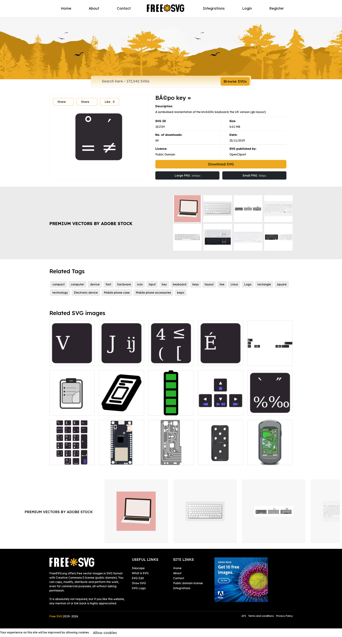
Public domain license (188, 583)
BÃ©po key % (260, 410)
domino (207, 460)
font (108, 284)
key (164, 284)
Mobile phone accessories (153, 292)
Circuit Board (161, 460)
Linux (234, 284)
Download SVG (221, 164)
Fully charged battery (167, 410)
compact (58, 284)
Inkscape (138, 568)
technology (60, 292)
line (222, 284)
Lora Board (111, 460)
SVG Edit (138, 578)
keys (195, 284)
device (95, 284)
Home (66, 8)
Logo (247, 284)
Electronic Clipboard (67, 410)
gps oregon (259, 460)
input (152, 284)
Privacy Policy (284, 616)
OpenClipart (237, 154)
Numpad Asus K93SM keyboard (72, 458)
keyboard (179, 284)
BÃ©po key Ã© (212, 361)
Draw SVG (139, 583)
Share (62, 102)
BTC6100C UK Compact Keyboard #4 (171, 359)
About (94, 8)
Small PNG (254, 175)
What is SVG (140, 573)
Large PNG (187, 175)
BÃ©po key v (62, 361)
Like (110, 102)
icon (140, 284)
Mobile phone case (117, 292)
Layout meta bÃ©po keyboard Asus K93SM (270, 359)
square (282, 284)
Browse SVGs (235, 81)
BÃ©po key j (111, 361)
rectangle (264, 284)
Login (247, 8)
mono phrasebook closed (120, 410)
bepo (180, 292)
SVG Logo (139, 588)
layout (209, 284)
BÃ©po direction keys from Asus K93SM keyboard (220, 408)
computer (77, 284)
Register (276, 8)
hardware (124, 284)
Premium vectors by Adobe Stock (90, 223)
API (244, 616)
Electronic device (86, 292)
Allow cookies (105, 632)
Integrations (214, 8)
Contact (124, 8)
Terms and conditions (261, 616)
